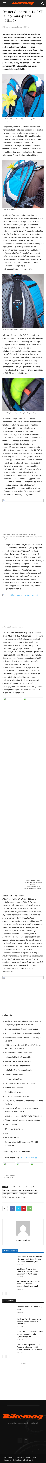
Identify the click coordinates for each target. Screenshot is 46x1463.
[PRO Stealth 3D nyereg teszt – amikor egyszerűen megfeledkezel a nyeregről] (8, 1284)
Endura (28, 1187)
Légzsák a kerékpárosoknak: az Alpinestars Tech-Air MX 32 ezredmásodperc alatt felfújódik (29, 1347)
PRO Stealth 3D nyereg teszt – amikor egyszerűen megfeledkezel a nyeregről (28, 1283)
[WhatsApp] (29, 1208)
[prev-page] (4, 1293)
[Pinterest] (23, 1208)
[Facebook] (12, 1208)
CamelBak (13, 1187)
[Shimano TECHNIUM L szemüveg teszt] (8, 1310)
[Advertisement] (23, 1380)
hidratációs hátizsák (30, 1190)
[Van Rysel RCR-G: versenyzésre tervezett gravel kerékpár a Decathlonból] (8, 1322)
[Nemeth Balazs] (4, 27)
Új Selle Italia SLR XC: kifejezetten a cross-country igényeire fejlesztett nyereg (30, 1334)
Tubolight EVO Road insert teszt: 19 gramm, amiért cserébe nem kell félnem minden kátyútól (29, 1259)
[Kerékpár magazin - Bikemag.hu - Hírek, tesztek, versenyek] (23, 3)
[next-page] (7, 1293)
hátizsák (6, 1190)
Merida (11, 1197)
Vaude (25, 1197)
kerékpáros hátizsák (10, 1193)
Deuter (21, 1187)
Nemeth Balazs (16, 27)
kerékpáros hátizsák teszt (28, 1193)
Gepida (35, 1187)
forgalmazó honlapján (30, 1158)
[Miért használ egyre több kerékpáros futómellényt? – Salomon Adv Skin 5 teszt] (8, 1272)
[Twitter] (18, 1208)
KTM (5, 1197)
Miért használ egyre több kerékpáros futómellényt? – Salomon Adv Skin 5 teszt (27, 1271)
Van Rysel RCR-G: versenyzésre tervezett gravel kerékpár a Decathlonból (29, 1321)
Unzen (18, 1197)
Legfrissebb (9, 1301)
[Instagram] (26, 1440)
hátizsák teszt (16, 1190)
